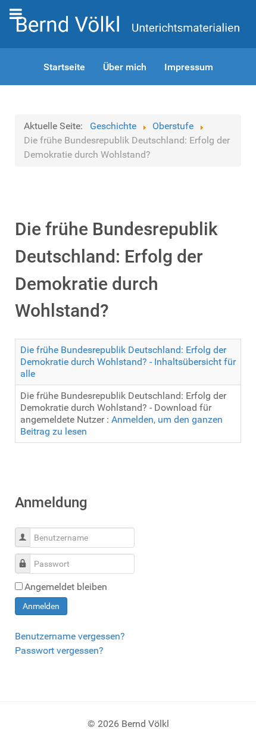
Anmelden (41, 606)
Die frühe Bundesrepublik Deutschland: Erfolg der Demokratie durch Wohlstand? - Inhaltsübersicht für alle (128, 361)
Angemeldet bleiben (65, 586)
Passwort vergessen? (59, 650)
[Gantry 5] (128, 23)
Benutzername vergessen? (70, 636)
